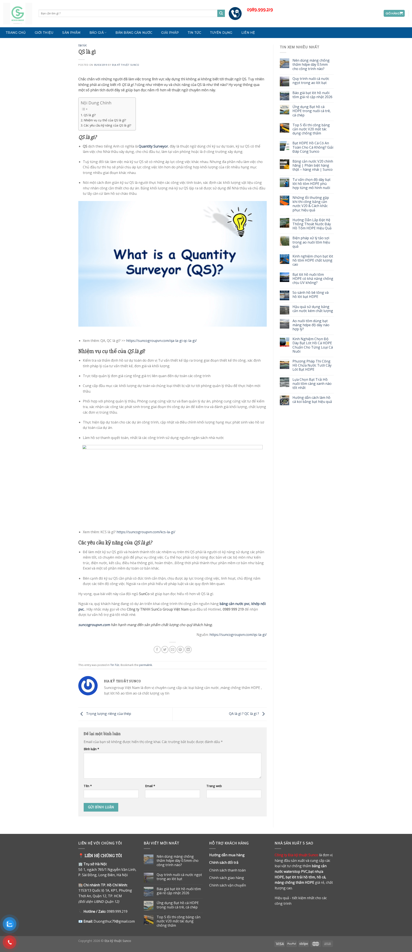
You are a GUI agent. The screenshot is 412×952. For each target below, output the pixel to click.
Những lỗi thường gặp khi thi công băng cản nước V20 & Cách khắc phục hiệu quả (310, 204)
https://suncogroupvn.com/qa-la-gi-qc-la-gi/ (161, 340)
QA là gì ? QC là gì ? (244, 713)
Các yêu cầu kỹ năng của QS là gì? (107, 125)
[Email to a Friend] (172, 649)
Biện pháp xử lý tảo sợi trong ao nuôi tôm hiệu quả (311, 242)
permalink (145, 665)
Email (150, 786)
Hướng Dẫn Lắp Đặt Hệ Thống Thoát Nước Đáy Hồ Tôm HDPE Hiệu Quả (312, 224)
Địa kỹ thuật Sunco (125, 64)
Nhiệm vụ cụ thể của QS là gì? (105, 120)
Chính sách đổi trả (223, 862)
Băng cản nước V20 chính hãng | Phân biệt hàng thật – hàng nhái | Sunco (312, 165)
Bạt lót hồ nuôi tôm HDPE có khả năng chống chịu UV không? (312, 279)
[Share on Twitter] (164, 649)
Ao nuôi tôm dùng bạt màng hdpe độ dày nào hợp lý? (310, 325)
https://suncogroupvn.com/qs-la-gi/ (238, 634)
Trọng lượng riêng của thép (108, 713)
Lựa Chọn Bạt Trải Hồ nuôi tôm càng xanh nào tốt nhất (312, 384)
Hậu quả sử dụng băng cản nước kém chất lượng (312, 309)
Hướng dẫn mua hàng (227, 855)
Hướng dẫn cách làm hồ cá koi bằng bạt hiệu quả (312, 400)
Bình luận (91, 749)
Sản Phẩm (71, 33)
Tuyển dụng (221, 33)
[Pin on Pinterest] (180, 649)
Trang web (214, 786)
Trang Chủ (16, 33)
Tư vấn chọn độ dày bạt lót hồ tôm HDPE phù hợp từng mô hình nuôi (311, 184)
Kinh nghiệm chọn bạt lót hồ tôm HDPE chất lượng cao (312, 260)
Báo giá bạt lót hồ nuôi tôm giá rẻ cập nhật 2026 (312, 95)
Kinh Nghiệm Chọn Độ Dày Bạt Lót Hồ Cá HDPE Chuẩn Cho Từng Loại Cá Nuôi (312, 345)
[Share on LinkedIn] (188, 649)
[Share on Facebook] (157, 649)
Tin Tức (194, 33)
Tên (88, 786)
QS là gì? (90, 115)
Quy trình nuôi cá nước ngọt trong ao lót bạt (310, 81)
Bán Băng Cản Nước (133, 33)
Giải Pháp (170, 33)
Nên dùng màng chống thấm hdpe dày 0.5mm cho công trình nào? (311, 64)
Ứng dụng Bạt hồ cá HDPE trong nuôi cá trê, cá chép (311, 111)
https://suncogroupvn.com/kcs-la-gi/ (146, 532)
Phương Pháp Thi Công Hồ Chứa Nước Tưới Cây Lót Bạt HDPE (312, 365)
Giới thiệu (44, 33)
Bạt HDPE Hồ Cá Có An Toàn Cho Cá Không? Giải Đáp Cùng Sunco (312, 147)
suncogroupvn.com (94, 624)
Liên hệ (248, 33)
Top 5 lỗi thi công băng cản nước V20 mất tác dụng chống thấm (311, 129)
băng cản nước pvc (235, 603)
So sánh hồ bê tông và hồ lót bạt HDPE (310, 295)
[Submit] (221, 13)
